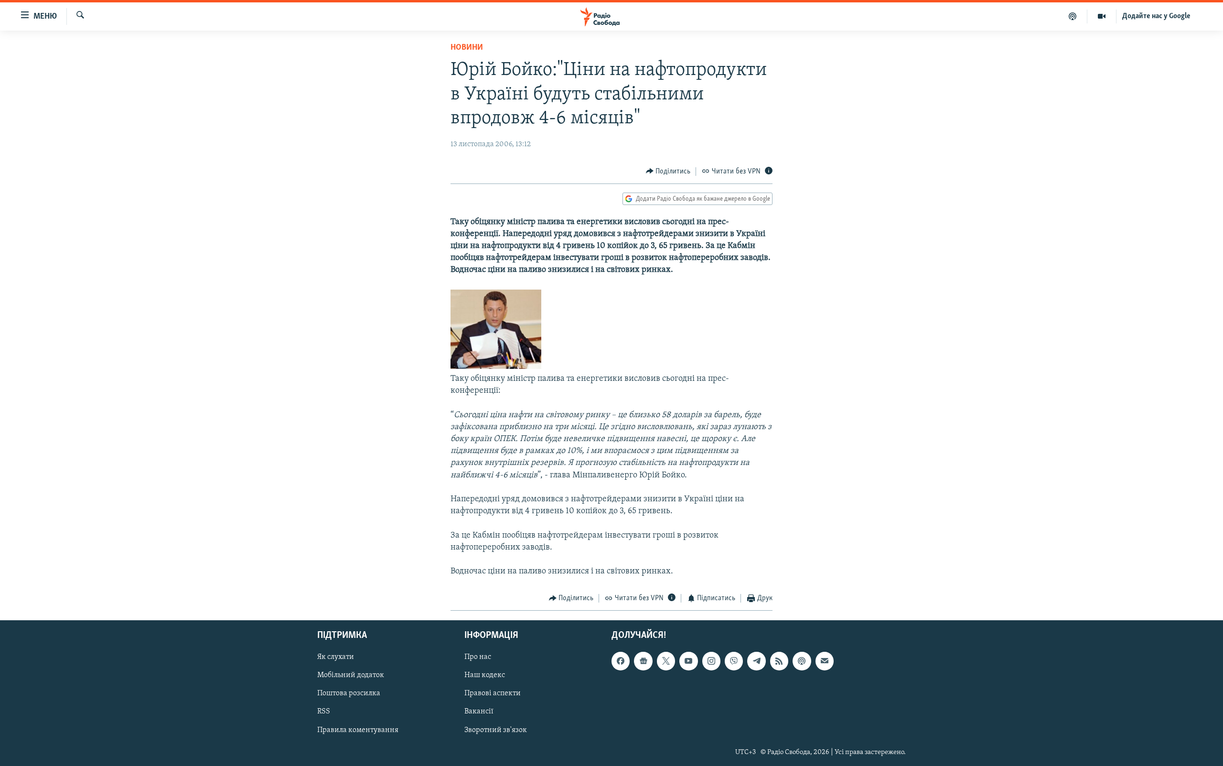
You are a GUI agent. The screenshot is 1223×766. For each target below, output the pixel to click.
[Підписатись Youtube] (688, 661)
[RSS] (779, 661)
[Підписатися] (824, 661)
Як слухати (335, 657)
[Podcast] (802, 661)
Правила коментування (357, 730)
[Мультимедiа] (1101, 16)
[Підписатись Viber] (734, 661)
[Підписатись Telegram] (756, 661)
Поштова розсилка (348, 693)
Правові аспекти (492, 693)
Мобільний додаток (350, 675)
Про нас (477, 657)
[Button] (668, 171)
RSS (323, 711)
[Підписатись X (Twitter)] (666, 661)
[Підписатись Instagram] (711, 661)
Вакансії (478, 711)
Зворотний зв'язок (495, 730)
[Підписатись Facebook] (621, 661)
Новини (467, 47)
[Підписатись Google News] (643, 661)
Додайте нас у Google (1156, 16)
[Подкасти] (1072, 16)
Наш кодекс (484, 675)
